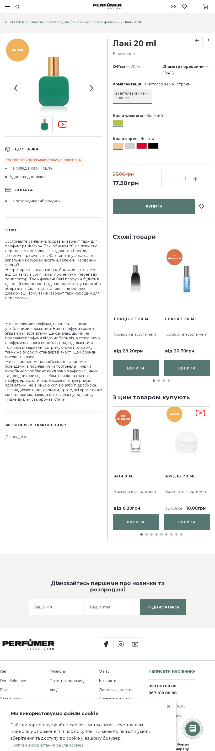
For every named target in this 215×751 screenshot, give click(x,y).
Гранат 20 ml (181, 318)
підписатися (163, 607)
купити (154, 206)
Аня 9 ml (124, 476)
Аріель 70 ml (180, 476)
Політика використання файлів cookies (46, 745)
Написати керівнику (171, 671)
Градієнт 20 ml (132, 318)
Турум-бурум (177, 744)
